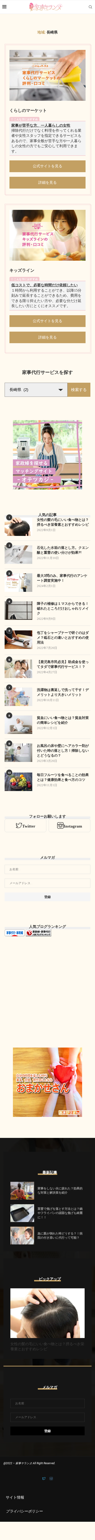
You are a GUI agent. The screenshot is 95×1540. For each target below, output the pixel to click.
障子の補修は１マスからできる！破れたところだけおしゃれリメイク (63, 608)
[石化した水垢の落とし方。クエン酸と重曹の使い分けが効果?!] (18, 554)
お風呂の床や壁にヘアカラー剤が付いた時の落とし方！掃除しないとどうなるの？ (63, 750)
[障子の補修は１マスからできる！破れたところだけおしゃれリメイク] (18, 610)
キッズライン (21, 270)
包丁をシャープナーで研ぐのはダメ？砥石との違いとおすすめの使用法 (63, 637)
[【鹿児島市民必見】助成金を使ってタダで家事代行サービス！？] (18, 669)
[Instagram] (51, 1479)
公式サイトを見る (47, 166)
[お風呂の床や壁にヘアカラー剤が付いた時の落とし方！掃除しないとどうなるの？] (18, 752)
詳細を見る (47, 182)
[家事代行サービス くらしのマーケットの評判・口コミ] (47, 75)
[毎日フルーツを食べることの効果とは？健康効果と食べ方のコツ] (18, 782)
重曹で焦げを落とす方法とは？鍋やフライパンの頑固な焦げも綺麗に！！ (60, 1213)
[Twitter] (44, 1479)
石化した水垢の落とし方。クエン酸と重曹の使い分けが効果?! (63, 550)
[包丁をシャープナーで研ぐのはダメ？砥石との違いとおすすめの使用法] (18, 639)
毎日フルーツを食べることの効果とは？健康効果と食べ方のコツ (63, 777)
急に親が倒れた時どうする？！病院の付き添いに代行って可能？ (60, 1235)
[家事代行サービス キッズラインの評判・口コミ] (47, 235)
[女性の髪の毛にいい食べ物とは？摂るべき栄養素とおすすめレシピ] (18, 526)
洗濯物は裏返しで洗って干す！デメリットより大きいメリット (63, 692)
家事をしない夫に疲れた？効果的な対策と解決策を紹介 (60, 1190)
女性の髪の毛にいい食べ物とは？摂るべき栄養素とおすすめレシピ (63, 522)
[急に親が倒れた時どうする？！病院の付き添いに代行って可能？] (22, 1235)
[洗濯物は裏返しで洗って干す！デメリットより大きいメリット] (18, 697)
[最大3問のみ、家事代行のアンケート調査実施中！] (18, 582)
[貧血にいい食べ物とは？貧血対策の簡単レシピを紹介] (18, 724)
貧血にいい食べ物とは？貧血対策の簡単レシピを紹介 (63, 720)
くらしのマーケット (28, 110)
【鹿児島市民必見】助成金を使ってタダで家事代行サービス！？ (63, 664)
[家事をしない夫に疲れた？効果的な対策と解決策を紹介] (22, 1191)
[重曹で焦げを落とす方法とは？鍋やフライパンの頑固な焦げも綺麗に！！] (22, 1213)
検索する (79, 390)
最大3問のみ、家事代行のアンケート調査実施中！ (62, 578)
